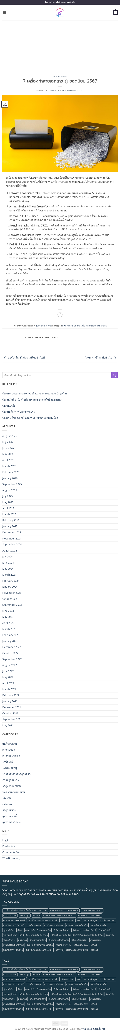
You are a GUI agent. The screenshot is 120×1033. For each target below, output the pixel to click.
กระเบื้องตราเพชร (107, 920)
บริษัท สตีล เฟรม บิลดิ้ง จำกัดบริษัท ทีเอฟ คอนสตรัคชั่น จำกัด (76, 935)
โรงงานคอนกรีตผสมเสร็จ (77, 949)
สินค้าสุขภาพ (9, 743)
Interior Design (11, 755)
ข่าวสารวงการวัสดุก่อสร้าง (17, 774)
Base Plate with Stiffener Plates (64, 910)
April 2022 (8, 683)
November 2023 (11, 592)
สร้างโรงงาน (95, 940)
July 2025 (7, 496)
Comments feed (11, 852)
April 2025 (8, 508)
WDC (78, 920)
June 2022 (8, 671)
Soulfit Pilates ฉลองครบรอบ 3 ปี (43, 920)
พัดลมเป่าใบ (8, 405)
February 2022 (10, 695)
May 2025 (7, 502)
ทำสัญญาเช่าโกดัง (61, 930)
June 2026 (8, 448)
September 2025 (12, 484)
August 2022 (9, 665)
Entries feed (9, 846)
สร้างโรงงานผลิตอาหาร (13, 944)
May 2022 (7, 677)
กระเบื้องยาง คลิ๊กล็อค (53, 925)
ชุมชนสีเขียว (8, 930)
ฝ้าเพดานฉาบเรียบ (38, 940)
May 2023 (7, 617)
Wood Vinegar (90, 920)
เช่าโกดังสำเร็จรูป (63, 944)
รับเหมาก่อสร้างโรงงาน (59, 940)
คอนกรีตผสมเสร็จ (98, 925)
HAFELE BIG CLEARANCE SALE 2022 (59, 915)
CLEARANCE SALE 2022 (92, 910)
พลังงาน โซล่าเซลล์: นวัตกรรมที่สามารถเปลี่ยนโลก (30, 417)
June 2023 (8, 611)
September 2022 (12, 659)
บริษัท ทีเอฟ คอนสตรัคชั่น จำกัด (34, 935)
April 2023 (8, 623)
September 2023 (12, 605)
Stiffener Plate (66, 920)
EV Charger (25, 915)
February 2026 (10, 472)
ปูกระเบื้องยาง (9, 940)
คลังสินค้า (7, 804)
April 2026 (8, 460)
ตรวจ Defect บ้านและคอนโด (38, 930)
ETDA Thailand (10, 915)
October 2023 (10, 599)
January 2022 (10, 701)
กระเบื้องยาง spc (34, 925)
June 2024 (8, 562)
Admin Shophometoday (72, 90)
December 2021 (11, 707)
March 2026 (9, 466)
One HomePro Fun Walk (14, 920)
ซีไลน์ (19, 930)
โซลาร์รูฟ (58, 949)
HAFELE (36, 915)
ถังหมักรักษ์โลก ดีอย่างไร (99, 357)
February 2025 (10, 520)
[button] (4, 12)
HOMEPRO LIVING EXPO (89, 915)
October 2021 (10, 713)
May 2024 (7, 568)
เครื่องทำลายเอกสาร (71, 325)
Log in (5, 840)
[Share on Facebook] (60, 314)
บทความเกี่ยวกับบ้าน (13, 792)
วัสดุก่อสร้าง (9, 810)
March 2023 (9, 629)
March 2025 (9, 514)
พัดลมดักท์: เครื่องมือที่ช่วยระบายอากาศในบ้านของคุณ (32, 399)
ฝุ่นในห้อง (22, 940)
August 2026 (9, 436)
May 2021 (7, 725)
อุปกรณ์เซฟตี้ (9, 816)
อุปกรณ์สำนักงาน (60, 76)
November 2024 (11, 538)
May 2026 (7, 454)
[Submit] (114, 375)
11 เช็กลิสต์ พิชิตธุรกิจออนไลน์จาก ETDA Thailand (25, 910)
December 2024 (11, 532)
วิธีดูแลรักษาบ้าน (11, 786)
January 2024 (10, 586)
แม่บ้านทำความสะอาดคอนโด (38, 949)
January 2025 (10, 526)
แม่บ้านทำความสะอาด (13, 949)
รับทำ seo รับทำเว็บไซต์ (93, 1028)
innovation (8, 749)
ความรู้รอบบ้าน (10, 780)
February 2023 (10, 635)
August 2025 (9, 490)
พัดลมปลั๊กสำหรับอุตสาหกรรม (18, 411)
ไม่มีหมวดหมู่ (9, 768)
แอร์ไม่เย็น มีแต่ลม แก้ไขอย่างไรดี (26, 357)
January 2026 (10, 478)
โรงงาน (6, 798)
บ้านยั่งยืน (109, 935)
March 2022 (9, 689)
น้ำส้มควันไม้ (104, 930)
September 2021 (12, 719)
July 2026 (7, 442)
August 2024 (9, 550)
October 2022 (10, 653)
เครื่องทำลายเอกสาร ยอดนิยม (94, 325)
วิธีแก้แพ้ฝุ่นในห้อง (79, 940)
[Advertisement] (60, 44)
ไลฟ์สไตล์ (7, 762)
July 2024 (7, 556)
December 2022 (11, 647)
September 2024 (12, 544)
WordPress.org (11, 858)
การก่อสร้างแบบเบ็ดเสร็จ (77, 925)
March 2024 (9, 574)
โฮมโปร (94, 949)
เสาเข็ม (94, 944)
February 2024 (10, 580)
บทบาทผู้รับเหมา (10, 935)
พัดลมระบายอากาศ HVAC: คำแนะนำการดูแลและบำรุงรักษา (35, 393)
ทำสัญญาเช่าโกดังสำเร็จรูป (84, 930)
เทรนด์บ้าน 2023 (81, 944)
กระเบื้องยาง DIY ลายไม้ (13, 925)
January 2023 (10, 641)
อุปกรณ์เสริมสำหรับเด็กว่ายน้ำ (40, 944)
